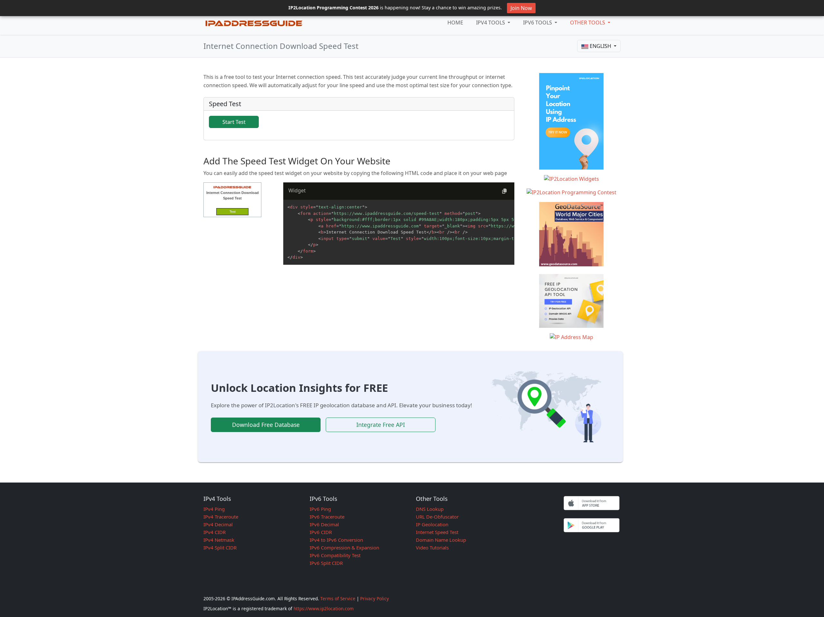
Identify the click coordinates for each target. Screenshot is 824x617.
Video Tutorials (432, 547)
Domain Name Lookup (441, 540)
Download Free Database (266, 424)
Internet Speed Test (437, 532)
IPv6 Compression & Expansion (344, 547)
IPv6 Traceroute (327, 516)
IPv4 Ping (214, 509)
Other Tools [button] (588, 22)
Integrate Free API (380, 424)
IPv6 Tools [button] (538, 22)
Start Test (234, 121)
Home (455, 22)
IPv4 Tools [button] (491, 22)
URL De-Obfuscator (437, 516)
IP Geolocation (432, 524)
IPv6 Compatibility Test (335, 555)
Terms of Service (337, 598)
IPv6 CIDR (321, 532)
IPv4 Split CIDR (220, 547)
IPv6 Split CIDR (326, 563)
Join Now (521, 8)
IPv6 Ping (320, 509)
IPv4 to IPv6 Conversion (336, 540)
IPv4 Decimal (218, 524)
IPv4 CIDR (214, 532)
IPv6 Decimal (324, 524)
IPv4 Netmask (218, 540)
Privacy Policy (374, 598)
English (600, 46)
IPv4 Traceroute (220, 516)
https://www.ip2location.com (324, 608)
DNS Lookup (430, 509)
